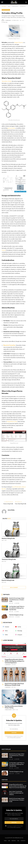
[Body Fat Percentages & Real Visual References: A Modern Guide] (5, 599)
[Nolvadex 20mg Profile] (14, 31)
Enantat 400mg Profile (8, 580)
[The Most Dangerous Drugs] (5, 616)
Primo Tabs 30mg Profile (20, 503)
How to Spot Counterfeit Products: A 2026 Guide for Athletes (16, 793)
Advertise (14, 840)
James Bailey (8, 20)
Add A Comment (14, 587)
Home (5, 840)
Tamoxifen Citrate (6, 81)
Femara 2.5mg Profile (8, 503)
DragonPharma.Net (12, 421)
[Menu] (2, 2)
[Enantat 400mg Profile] (14, 571)
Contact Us (23, 840)
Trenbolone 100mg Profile (9, 559)
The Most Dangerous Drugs (16, 614)
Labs (9, 840)
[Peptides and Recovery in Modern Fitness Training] (14, 697)
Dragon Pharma (5, 9)
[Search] (26, 2)
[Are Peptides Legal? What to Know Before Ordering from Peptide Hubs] (5, 608)
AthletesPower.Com (19, 837)
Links (18, 840)
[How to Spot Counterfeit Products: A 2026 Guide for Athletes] (5, 793)
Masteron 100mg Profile (8, 538)
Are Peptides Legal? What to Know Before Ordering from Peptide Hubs (16, 608)
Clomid (3, 250)
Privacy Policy (13, 737)
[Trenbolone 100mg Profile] (14, 550)
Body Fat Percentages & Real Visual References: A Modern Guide (16, 599)
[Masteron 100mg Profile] (14, 529)
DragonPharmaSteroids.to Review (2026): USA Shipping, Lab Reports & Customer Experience (14, 661)
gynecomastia (11, 128)
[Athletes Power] (14, 2)
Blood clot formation (9, 345)
